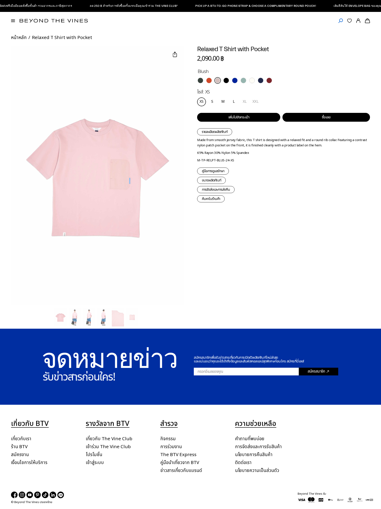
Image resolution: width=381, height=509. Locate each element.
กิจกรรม (168, 438)
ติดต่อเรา (243, 462)
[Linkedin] (53, 495)
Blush (217, 80)
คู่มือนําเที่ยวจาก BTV (179, 462)
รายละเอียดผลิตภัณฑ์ (215, 131)
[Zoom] (19, 55)
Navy (260, 80)
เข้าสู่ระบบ (95, 462)
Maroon (269, 80)
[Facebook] (14, 495)
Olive (200, 80)
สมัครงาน (20, 454)
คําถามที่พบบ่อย (249, 438)
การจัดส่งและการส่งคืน (216, 189)
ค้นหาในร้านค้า (211, 198)
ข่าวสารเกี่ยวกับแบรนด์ (181, 470)
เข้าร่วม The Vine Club (108, 446)
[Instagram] (22, 495)
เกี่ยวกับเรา (21, 438)
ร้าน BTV (19, 446)
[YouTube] (29, 495)
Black (226, 80)
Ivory (252, 80)
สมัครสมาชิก (316, 371)
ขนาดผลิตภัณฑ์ (211, 180)
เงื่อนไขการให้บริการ (29, 462)
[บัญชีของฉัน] (358, 21)
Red (209, 80)
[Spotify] (60, 495)
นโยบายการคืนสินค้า (254, 454)
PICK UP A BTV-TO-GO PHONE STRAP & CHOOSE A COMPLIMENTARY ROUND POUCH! (245, 5)
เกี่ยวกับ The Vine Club (109, 438)
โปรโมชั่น (94, 454)
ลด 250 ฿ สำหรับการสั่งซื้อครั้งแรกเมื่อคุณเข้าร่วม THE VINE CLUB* (123, 5)
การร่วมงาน (171, 446)
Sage (243, 80)
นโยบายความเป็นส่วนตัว (257, 470)
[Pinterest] (37, 495)
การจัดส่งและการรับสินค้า (258, 446)
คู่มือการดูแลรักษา (213, 171)
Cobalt (235, 80)
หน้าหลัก (19, 37)
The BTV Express (178, 454)
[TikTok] (45, 495)
